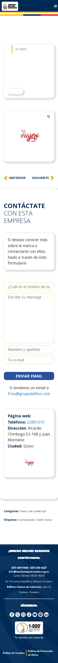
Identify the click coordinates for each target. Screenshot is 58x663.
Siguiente (40, 178)
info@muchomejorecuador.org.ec (29, 571)
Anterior (17, 178)
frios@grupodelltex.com (29, 393)
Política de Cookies (14, 653)
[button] (55, 5)
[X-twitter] (17, 614)
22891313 (35, 422)
